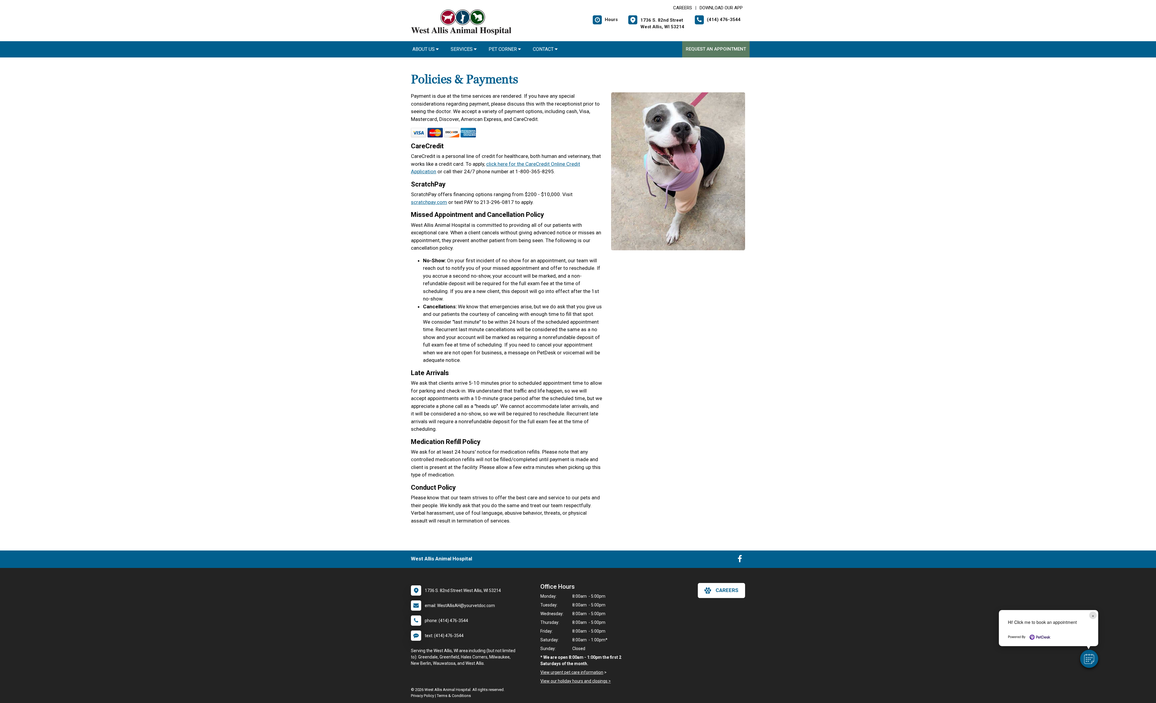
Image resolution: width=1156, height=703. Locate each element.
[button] (1089, 659)
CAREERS (682, 8)
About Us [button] (424, 49)
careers (727, 590)
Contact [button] (544, 49)
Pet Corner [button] (503, 49)
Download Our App (721, 8)
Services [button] (462, 49)
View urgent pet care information (571, 672)
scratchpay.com (429, 202)
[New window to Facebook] (740, 560)
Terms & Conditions (454, 695)
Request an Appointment (716, 49)
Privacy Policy (422, 695)
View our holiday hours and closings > (575, 681)
